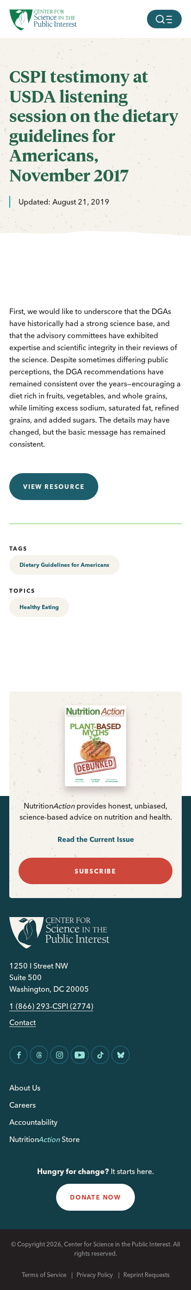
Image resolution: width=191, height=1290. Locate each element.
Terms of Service (44, 1274)
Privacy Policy (94, 1274)
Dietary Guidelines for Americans (64, 564)
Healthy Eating (39, 606)
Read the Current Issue (95, 839)
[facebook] (18, 1055)
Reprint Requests (146, 1274)
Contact (22, 1022)
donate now (95, 1197)
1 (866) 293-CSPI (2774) (51, 1006)
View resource (53, 486)
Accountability (33, 1122)
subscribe (95, 871)
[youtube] (79, 1055)
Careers (22, 1105)
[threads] (39, 1055)
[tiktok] (100, 1055)
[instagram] (59, 1055)
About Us (24, 1087)
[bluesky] (120, 1055)
